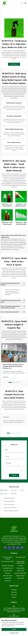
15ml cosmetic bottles (9, 504)
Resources (14, 594)
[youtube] (17, 547)
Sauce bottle (20, 578)
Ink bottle (7, 573)
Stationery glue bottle (20, 573)
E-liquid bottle (7, 578)
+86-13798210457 (14, 616)
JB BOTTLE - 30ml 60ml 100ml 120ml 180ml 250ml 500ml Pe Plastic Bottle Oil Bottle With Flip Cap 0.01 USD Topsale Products (21, 223)
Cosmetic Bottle (7, 570)
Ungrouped (8, 580)
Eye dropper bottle (8, 568)
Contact (14, 597)
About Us (14, 592)
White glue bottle (7, 575)
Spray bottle (20, 570)
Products (14, 589)
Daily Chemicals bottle (7, 561)
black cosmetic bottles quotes (11, 510)
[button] (10, 382)
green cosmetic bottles (9, 501)
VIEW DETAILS (7, 196)
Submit (14, 475)
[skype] (5, 547)
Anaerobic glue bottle (7, 565)
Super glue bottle (20, 557)
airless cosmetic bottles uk (10, 507)
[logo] (14, 529)
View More (5, 377)
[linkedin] (22, 547)
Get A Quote (14, 64)
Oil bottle (20, 565)
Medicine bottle (20, 575)
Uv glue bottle (20, 568)
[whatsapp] (9, 547)
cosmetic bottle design (9, 498)
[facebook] (13, 547)
